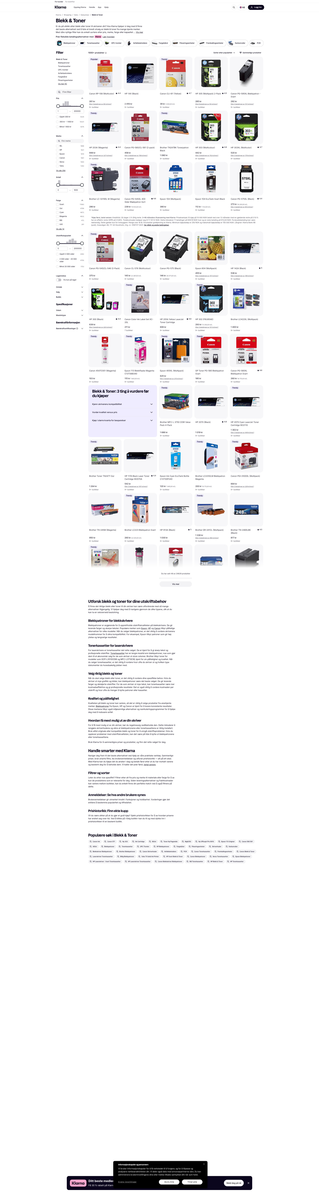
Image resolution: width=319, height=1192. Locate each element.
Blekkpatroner (64, 63)
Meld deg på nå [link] (234, 1183)
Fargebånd (62, 77)
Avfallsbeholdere (65, 73)
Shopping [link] (67, 15)
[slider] (58, 106)
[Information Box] (105, 53)
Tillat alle (192, 1182)
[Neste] (259, 43)
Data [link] (76, 15)
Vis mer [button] (175, 584)
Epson (144, 628)
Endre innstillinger (127, 1182)
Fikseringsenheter (65, 80)
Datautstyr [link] (85, 15)
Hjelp (106, 7)
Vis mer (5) (62, 84)
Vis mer (139, 32)
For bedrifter (70, 2)
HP (149, 628)
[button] (242, 7)
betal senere (150, 764)
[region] (160, 1174)
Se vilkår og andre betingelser (156, 225)
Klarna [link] (58, 15)
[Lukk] (204, 1164)
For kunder (59, 2)
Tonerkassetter (64, 66)
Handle (92, 7)
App (99, 7)
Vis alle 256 (60, 170)
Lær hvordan (109, 36)
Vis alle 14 (60, 229)
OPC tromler (63, 70)
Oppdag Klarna (80, 7)
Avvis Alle (169, 1182)
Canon (157, 628)
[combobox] (224, 53)
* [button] (100, 104)
